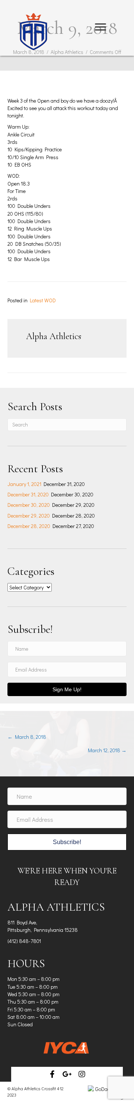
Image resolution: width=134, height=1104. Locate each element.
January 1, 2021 (24, 483)
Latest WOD (43, 300)
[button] (52, 1074)
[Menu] (100, 27)
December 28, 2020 (28, 526)
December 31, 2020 (28, 494)
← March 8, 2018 (26, 736)
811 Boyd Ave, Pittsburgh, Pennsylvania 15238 (42, 926)
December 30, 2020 (28, 504)
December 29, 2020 (28, 515)
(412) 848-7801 (24, 940)
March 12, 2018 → (107, 750)
